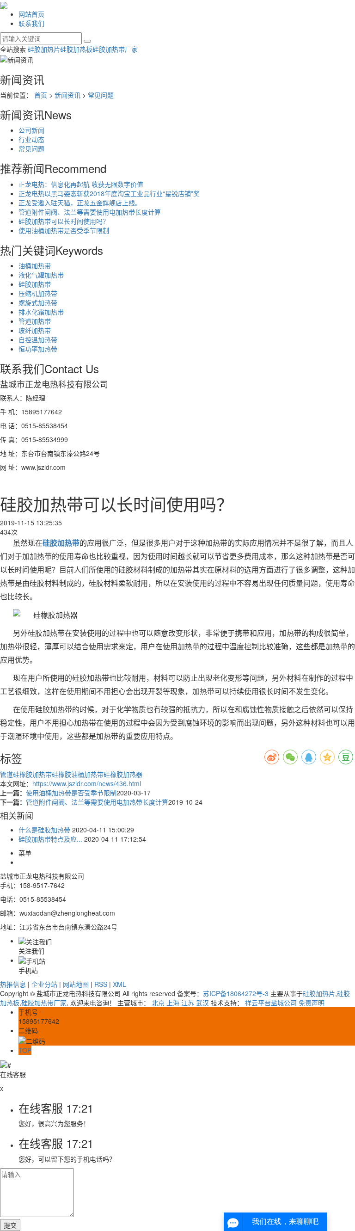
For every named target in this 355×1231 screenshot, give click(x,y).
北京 (158, 1002)
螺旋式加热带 (37, 302)
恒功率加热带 (37, 348)
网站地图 (76, 984)
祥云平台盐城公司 (271, 1002)
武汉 (202, 1002)
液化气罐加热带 (41, 274)
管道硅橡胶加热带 (26, 774)
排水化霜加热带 (41, 311)
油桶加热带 (34, 265)
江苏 (187, 1002)
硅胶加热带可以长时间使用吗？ (63, 221)
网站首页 (31, 13)
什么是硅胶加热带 (44, 829)
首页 (40, 94)
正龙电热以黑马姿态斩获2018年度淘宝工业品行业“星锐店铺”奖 (109, 193)
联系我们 (31, 23)
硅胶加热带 (34, 284)
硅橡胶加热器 (123, 774)
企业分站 (44, 984)
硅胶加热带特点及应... (50, 838)
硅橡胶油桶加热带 (78, 774)
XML (119, 984)
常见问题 (101, 94)
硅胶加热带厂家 (115, 49)
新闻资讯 (67, 94)
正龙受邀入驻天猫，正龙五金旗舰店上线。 (79, 202)
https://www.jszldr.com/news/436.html (86, 783)
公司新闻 (31, 130)
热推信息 (13, 984)
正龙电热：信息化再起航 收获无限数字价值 (80, 184)
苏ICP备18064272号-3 (236, 993)
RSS (100, 984)
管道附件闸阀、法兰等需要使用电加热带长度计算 (89, 211)
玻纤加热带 (34, 330)
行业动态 (31, 139)
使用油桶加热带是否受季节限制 (63, 230)
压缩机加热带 (37, 293)
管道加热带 (34, 321)
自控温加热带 (37, 339)
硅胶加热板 (76, 49)
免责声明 (311, 1002)
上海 (172, 1002)
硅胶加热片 (44, 49)
